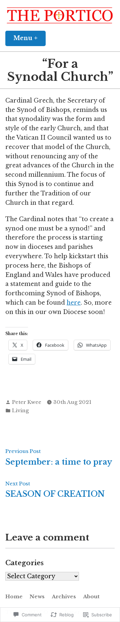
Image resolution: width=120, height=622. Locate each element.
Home (14, 596)
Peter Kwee (26, 402)
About (91, 596)
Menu (29, 38)
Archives (64, 596)
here (74, 302)
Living (20, 410)
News (37, 596)
